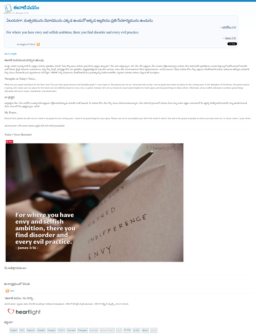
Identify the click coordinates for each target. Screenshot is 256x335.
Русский (71, 330)
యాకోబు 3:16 (229, 27)
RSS (12, 291)
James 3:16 (230, 38)
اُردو (119, 330)
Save (11, 141)
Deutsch (30, 330)
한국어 (61, 330)
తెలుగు (145, 330)
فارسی (153, 330)
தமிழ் (136, 330)
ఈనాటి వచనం (26, 7)
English (14, 330)
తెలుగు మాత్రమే (10, 54)
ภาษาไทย (93, 330)
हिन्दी (127, 330)
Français (51, 330)
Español (41, 330)
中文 (22, 330)
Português (82, 330)
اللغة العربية (107, 330)
